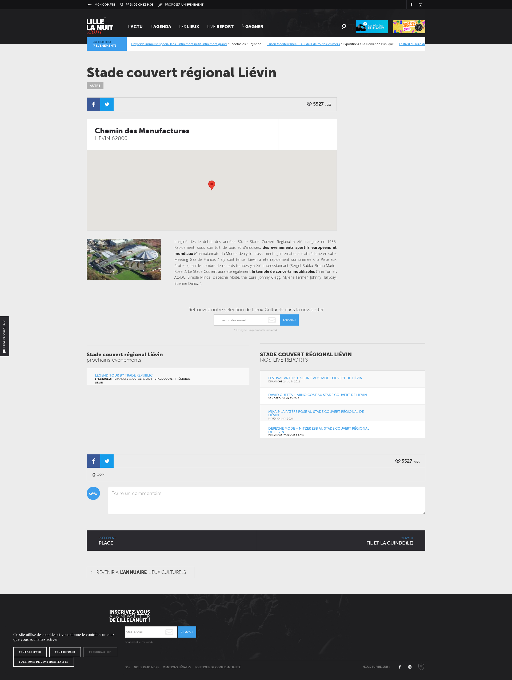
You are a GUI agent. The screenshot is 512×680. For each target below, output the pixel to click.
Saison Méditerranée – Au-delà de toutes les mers (294, 44)
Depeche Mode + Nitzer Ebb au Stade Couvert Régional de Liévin (318, 430)
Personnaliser (100, 652)
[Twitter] (107, 104)
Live (220, 26)
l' (161, 26)
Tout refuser (65, 652)
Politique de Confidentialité (217, 667)
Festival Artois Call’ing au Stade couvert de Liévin (315, 378)
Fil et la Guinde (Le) (389, 541)
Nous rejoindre (146, 667)
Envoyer (289, 320)
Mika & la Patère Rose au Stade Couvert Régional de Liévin (316, 413)
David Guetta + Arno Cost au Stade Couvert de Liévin (317, 395)
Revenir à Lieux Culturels (141, 572)
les (189, 26)
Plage (107, 541)
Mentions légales (177, 667)
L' (135, 26)
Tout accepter (30, 652)
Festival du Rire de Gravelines (411, 44)
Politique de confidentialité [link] (43, 662)
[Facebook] (93, 104)
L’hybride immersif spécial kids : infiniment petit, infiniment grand (170, 44)
